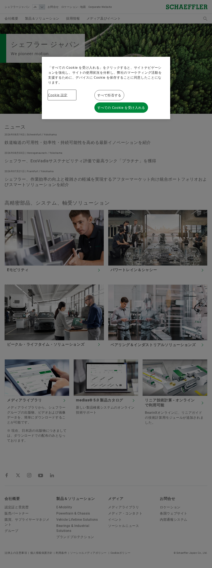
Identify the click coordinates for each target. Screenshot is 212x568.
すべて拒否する (109, 95)
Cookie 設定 (57, 95)
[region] (106, 88)
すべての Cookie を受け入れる (121, 107)
